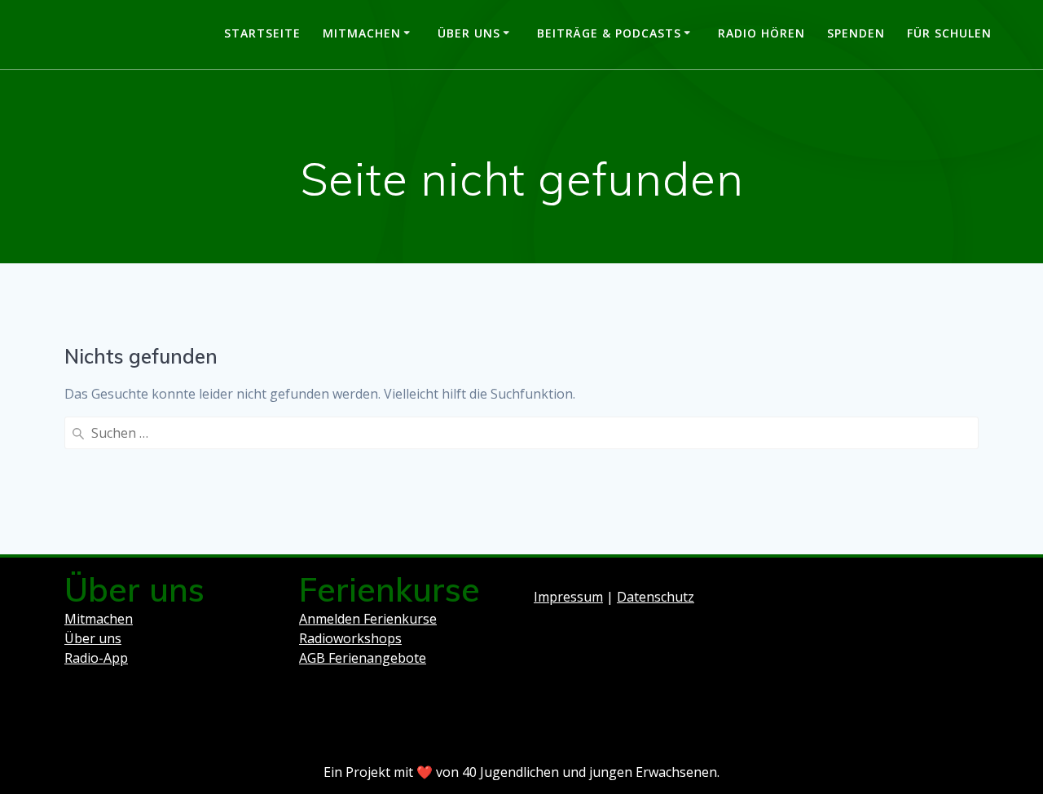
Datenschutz (655, 597)
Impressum (568, 597)
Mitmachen (362, 33)
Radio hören (761, 33)
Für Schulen (949, 33)
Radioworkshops (350, 638)
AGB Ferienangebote (362, 658)
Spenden (856, 33)
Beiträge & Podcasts (609, 33)
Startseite (262, 33)
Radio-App (96, 658)
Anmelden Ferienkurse (368, 619)
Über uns (469, 33)
